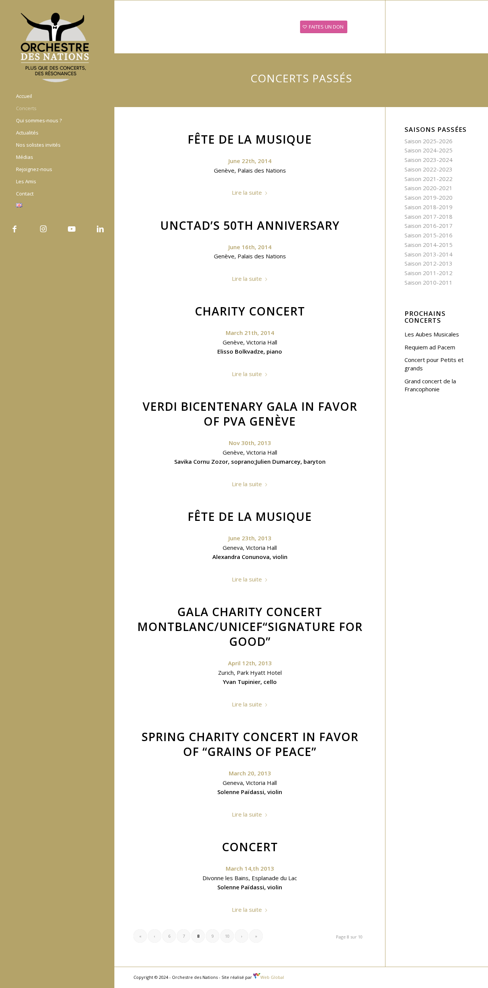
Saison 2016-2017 (429, 225)
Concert (250, 847)
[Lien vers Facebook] (14, 229)
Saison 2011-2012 (429, 273)
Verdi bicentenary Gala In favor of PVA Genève (250, 414)
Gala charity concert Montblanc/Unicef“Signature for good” (250, 626)
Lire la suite (247, 192)
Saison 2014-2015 (429, 244)
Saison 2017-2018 (429, 216)
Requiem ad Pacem (430, 347)
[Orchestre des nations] (57, 46)
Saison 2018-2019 (429, 207)
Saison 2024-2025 (429, 150)
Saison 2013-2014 (429, 254)
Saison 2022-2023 (429, 169)
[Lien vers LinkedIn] (100, 229)
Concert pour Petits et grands (434, 364)
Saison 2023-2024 (429, 159)
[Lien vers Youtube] (71, 229)
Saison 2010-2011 (429, 282)
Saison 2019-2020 (429, 197)
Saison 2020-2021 (429, 188)
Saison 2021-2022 (429, 179)
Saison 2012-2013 (429, 263)
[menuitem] (57, 96)
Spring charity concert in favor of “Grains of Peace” (249, 744)
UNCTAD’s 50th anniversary (250, 225)
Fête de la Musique (250, 139)
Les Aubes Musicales (432, 334)
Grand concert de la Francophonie (430, 385)
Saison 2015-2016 (429, 235)
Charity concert (250, 311)
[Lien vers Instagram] (43, 229)
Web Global (272, 977)
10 (227, 936)
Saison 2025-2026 (429, 141)
